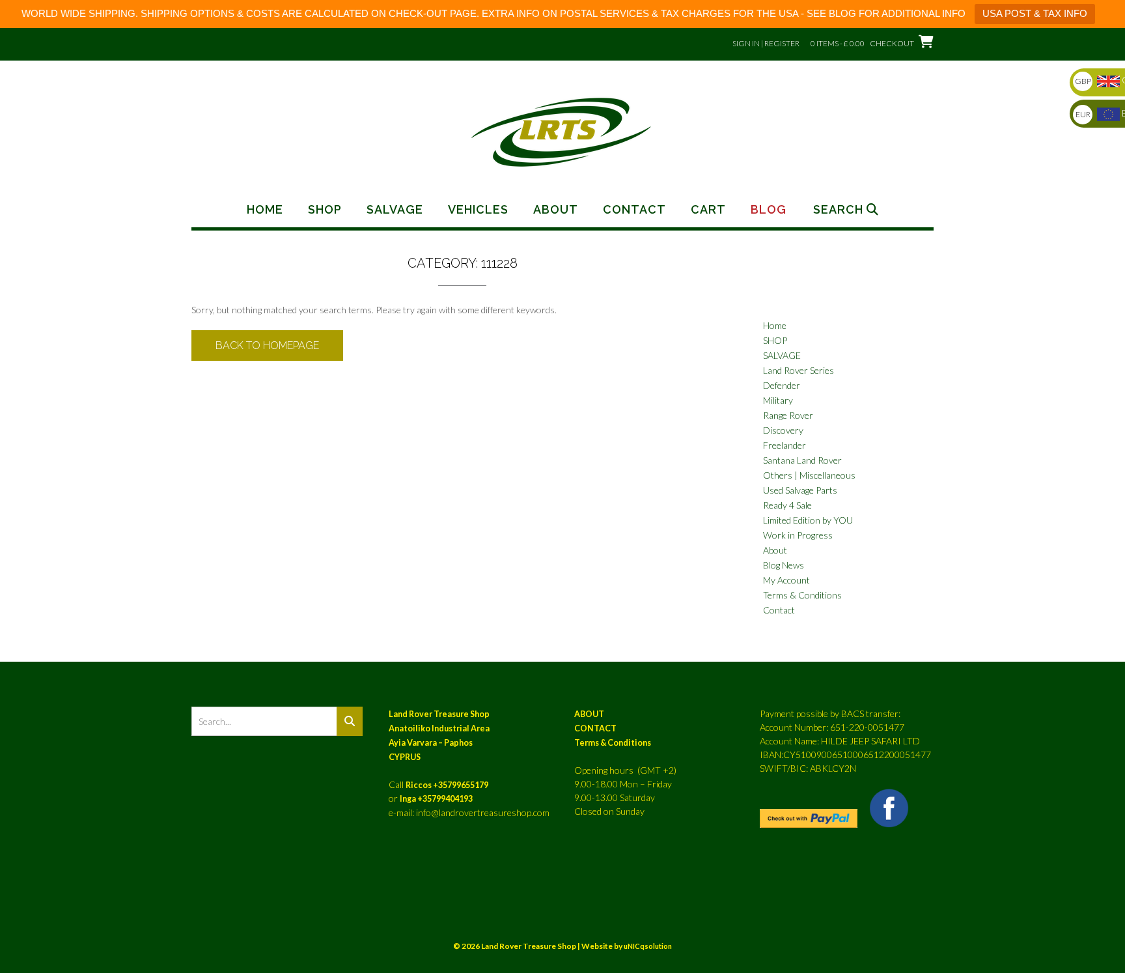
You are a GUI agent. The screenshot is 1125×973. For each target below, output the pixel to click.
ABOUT (589, 714)
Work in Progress (798, 535)
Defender (781, 385)
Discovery (783, 430)
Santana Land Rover (802, 460)
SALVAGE (782, 355)
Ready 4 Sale (787, 505)
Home (265, 209)
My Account (786, 579)
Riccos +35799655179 (447, 785)
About (555, 209)
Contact (634, 209)
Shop (325, 209)
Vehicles (478, 209)
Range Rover (788, 415)
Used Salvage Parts (800, 490)
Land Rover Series (798, 370)
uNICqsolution (648, 946)
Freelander (784, 445)
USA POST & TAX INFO (1034, 13)
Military (778, 400)
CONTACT (595, 728)
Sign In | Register (765, 43)
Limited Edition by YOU (808, 520)
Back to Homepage (267, 345)
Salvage (395, 209)
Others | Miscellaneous (809, 475)
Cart (708, 209)
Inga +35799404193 (436, 799)
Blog (768, 209)
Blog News (783, 565)
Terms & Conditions (802, 594)
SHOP (775, 340)
